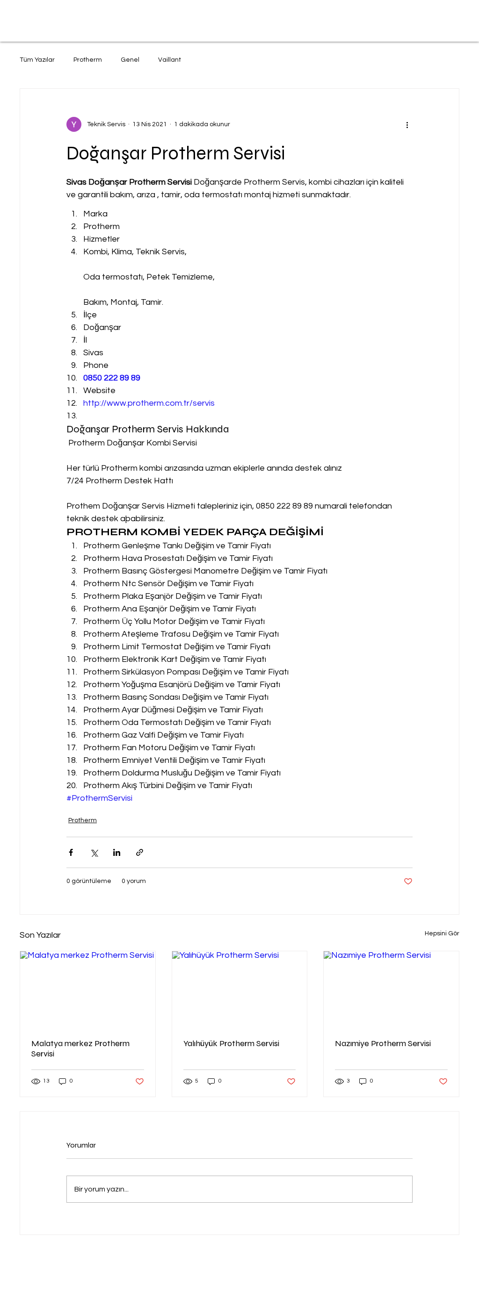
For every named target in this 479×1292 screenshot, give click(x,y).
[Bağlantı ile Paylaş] (139, 852)
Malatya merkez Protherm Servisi (80, 1048)
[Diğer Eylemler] (407, 124)
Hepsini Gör (442, 933)
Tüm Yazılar (37, 60)
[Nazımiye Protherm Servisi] (391, 989)
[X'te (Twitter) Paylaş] (93, 852)
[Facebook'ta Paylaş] (70, 852)
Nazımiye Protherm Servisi (383, 1043)
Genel (130, 60)
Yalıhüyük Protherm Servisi (231, 1043)
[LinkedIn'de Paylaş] (116, 852)
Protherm (87, 60)
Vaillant (169, 60)
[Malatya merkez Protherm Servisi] (87, 989)
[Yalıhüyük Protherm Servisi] (239, 989)
